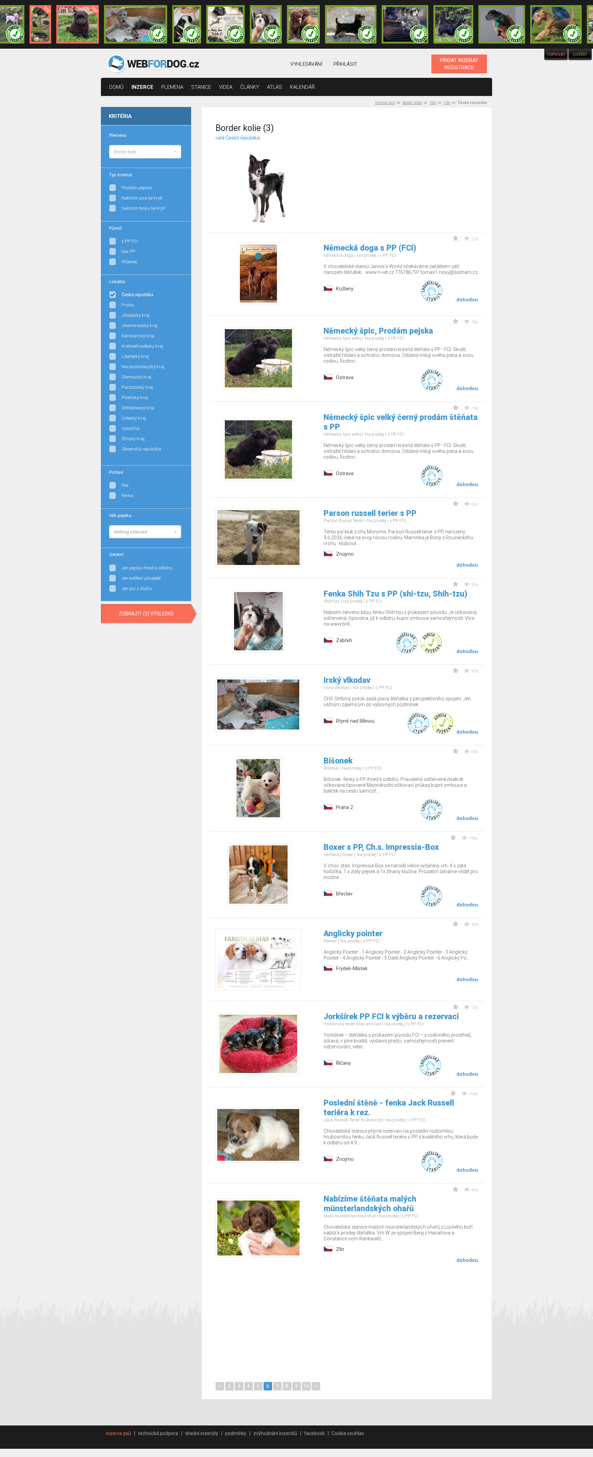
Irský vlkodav (347, 680)
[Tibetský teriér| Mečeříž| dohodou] (186, 24)
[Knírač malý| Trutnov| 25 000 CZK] (40, 24)
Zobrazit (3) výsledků (146, 613)
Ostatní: (116, 554)
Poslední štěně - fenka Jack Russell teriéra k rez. (389, 1107)
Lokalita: (117, 281)
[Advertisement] (412, 178)
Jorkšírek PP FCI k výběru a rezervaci (391, 1016)
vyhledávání (306, 64)
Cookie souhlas (348, 1433)
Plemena (172, 87)
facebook (314, 1433)
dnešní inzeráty (201, 1433)
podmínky (235, 1433)
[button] (145, 151)
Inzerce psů (385, 103)
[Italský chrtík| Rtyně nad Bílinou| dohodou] (501, 24)
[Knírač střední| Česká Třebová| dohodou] (405, 24)
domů (116, 87)
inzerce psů (118, 1433)
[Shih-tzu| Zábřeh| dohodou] (266, 24)
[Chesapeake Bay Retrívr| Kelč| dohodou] (303, 24)
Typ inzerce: (121, 174)
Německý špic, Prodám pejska (378, 331)
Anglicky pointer (353, 933)
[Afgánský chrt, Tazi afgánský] (181, 150)
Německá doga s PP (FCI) (370, 248)
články (249, 87)
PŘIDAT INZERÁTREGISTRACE (459, 63)
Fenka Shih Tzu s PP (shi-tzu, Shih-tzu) (395, 594)
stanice (201, 87)
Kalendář (302, 87)
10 (306, 1386)
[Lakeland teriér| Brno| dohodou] (556, 24)
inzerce (142, 87)
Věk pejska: (120, 515)
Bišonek (338, 761)
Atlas (274, 87)
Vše (433, 103)
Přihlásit (345, 64)
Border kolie (412, 103)
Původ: (116, 228)
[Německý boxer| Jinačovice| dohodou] (225, 24)
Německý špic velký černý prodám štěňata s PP (401, 422)
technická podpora (158, 1433)
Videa (225, 87)
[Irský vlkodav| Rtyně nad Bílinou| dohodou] (135, 24)
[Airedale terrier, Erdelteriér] (181, 157)
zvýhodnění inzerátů (275, 1433)
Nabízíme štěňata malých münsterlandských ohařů (370, 1203)
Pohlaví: (116, 472)
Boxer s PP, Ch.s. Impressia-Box (381, 847)
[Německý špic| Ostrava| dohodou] (77, 24)
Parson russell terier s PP (370, 513)
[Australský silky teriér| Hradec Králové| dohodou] (350, 24)
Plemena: (118, 135)
